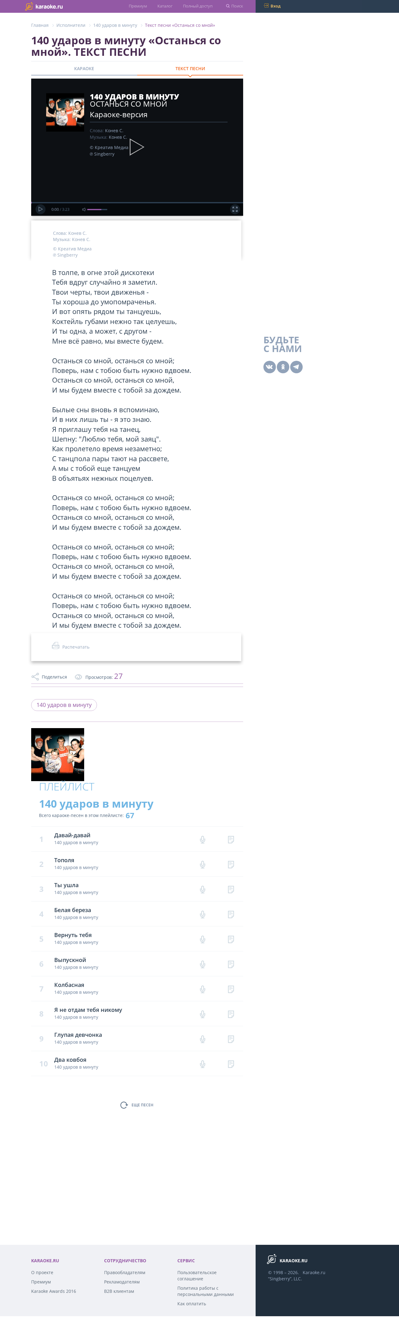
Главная (40, 25)
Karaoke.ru (314, 1272)
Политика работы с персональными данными (205, 1291)
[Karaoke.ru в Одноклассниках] (283, 367)
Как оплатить (191, 1304)
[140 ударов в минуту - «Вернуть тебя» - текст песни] (230, 938)
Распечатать (75, 647)
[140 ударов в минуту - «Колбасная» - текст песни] (230, 988)
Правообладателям (124, 1272)
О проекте (42, 1272)
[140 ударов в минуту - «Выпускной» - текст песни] (230, 963)
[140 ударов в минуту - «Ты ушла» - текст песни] (230, 889)
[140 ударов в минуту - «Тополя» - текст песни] (230, 864)
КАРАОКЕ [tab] (84, 68)
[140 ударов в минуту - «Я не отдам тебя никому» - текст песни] (230, 1013)
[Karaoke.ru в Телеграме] (296, 367)
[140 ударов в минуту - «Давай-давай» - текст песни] (230, 839)
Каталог (165, 6)
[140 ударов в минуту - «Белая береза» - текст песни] (230, 913)
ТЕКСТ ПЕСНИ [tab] (190, 68)
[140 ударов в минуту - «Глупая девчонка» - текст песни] (230, 1038)
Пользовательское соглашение (197, 1275)
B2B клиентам (119, 1291)
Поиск (237, 6)
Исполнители (70, 25)
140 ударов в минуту (115, 25)
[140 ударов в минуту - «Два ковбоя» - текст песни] (230, 1063)
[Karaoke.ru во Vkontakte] (269, 367)
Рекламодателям (122, 1282)
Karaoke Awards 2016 (53, 1291)
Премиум (138, 6)
